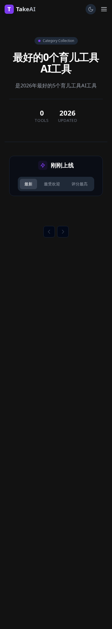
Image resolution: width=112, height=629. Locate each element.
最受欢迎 (52, 184)
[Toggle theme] (91, 9)
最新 (28, 184)
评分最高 (80, 184)
